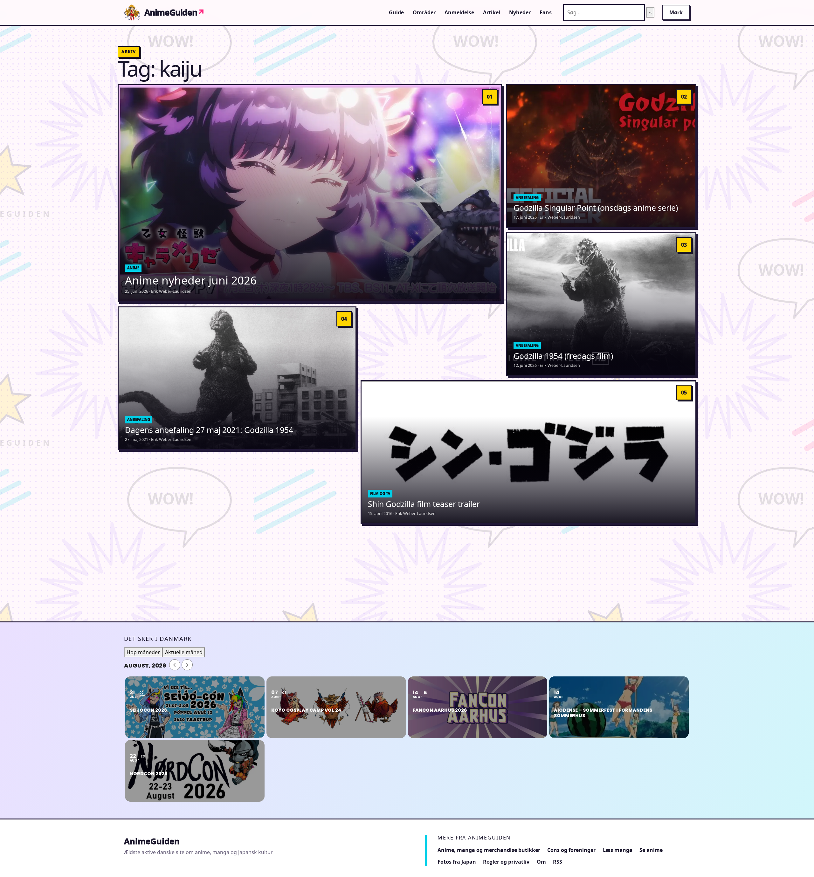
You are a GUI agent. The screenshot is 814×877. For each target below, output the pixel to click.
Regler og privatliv (506, 861)
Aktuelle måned (184, 652)
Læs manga (617, 849)
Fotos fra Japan (457, 861)
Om (541, 861)
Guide (396, 12)
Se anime (651, 849)
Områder (424, 12)
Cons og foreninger (571, 849)
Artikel (491, 12)
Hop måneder (143, 652)
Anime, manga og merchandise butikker (489, 849)
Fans (546, 12)
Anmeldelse (459, 12)
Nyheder (520, 12)
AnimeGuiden (174, 12)
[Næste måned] (187, 664)
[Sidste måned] (174, 664)
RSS (557, 861)
